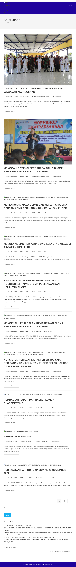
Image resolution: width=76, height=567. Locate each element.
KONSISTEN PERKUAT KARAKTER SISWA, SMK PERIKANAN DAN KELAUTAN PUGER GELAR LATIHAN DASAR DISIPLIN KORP (36, 363)
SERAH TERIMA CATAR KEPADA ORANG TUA (18, 525)
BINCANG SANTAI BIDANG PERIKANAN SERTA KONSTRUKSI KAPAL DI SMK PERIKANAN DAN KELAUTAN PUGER (32, 284)
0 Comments (57, 96)
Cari (5, 508)
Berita (38, 408)
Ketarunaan (10, 23)
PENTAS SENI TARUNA (17, 436)
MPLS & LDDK (44, 96)
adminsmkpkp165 (11, 96)
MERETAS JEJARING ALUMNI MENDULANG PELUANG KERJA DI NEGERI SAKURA (29, 537)
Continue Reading (12, 111)
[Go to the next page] (69, 501)
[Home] (4, 23)
